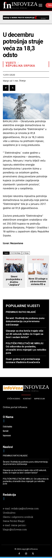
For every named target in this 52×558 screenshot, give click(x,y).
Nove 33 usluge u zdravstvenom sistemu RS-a (38, 281)
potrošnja (16, 253)
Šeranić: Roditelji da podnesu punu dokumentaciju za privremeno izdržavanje (25, 321)
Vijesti (11, 62)
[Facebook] (6, 88)
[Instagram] (26, 554)
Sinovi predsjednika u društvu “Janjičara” (14, 280)
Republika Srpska (20, 65)
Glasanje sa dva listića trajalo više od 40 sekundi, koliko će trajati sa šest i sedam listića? (24, 334)
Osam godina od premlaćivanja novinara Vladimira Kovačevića (23, 361)
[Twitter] (12, 88)
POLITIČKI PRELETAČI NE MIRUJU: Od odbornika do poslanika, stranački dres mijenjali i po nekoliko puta (26, 348)
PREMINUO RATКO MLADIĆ (21, 312)
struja (26, 253)
